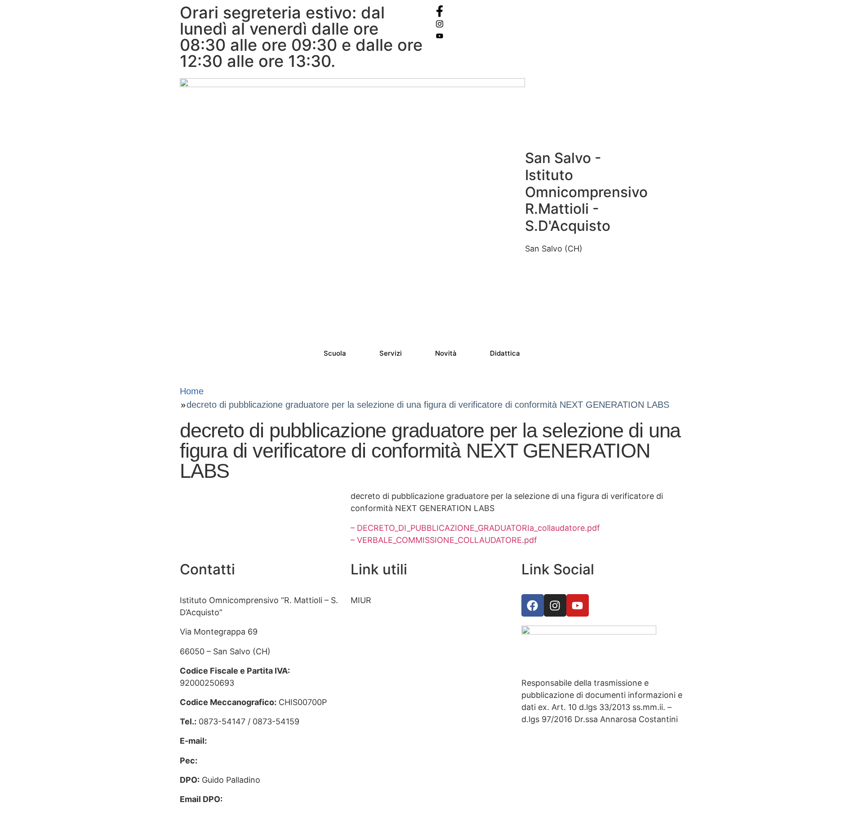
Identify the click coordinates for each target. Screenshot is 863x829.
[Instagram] (559, 23)
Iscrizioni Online (381, 619)
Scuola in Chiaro (381, 697)
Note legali (371, 755)
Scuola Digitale (378, 678)
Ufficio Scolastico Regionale (404, 639)
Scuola (335, 353)
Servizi (390, 353)
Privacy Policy (377, 716)
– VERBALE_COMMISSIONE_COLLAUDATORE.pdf (444, 540)
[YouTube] (559, 35)
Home (192, 391)
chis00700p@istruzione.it (257, 740)
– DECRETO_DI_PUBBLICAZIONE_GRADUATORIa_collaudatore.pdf (475, 528)
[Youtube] (577, 605)
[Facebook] (559, 10)
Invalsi (362, 658)
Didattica (505, 353)
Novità (446, 353)
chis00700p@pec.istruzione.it (256, 760)
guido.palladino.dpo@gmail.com (240, 811)
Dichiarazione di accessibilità (405, 736)
